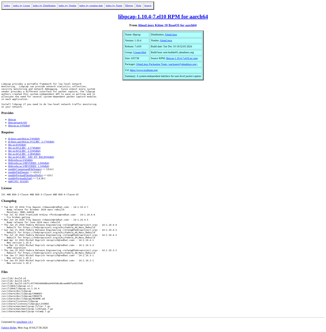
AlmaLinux (171, 34)
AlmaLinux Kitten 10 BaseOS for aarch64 (167, 25)
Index (7, 5)
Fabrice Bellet (8, 327)
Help (138, 5)
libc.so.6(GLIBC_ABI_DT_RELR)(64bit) (31, 157)
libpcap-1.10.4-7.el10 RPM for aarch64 (163, 16)
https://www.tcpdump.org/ (144, 70)
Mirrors (129, 5)
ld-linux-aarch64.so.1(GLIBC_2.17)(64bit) (31, 141)
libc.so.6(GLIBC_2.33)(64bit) (24, 150)
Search (147, 5)
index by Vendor (67, 5)
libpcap (12, 119)
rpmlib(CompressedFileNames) (25, 169)
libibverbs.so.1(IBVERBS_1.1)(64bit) (28, 166)
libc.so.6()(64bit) (17, 144)
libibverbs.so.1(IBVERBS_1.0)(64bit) (28, 163)
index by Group (21, 5)
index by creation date (91, 5)
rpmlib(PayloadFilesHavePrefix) (25, 175)
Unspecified (139, 52)
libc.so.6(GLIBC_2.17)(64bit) (24, 147)
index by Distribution (44, 5)
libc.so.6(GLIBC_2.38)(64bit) (24, 154)
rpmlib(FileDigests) (18, 172)
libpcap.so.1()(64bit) (19, 125)
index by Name (114, 5)
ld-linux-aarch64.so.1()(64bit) (24, 138)
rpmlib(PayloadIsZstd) (20, 178)
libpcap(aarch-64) (17, 122)
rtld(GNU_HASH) (18, 181)
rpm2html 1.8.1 (24, 321)
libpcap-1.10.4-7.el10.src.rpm (182, 58)
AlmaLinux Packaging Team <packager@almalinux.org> (167, 64)
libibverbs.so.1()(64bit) (20, 160)
